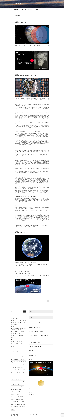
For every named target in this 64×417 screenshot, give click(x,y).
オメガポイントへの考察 (34, 342)
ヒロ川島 (18, 391)
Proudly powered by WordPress (33, 414)
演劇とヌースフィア (20, 22)
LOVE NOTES (18, 379)
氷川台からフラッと (31, 9)
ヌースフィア (13, 389)
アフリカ (13, 382)
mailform (37, 9)
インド (12, 384)
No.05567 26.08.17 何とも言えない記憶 (38, 335)
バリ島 (19, 389)
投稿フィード (31, 392)
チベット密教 (21, 386)
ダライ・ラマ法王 (14, 386)
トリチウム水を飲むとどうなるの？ (16, 364)
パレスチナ (13, 391)
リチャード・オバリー (15, 396)
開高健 (12, 409)
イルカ (22, 382)
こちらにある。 (30, 109)
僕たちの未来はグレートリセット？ (37, 355)
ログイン (30, 390)
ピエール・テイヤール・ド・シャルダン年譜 (22, 273)
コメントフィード (31, 394)
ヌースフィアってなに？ (21, 233)
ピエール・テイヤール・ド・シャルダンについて (23, 271)
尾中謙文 (22, 399)
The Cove (13, 381)
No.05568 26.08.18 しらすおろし (37, 331)
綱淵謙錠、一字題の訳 (14, 324)
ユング (17, 394)
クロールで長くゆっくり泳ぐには (15, 333)
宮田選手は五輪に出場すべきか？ (15, 359)
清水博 (12, 404)
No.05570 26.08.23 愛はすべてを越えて (39, 323)
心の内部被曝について (14, 326)
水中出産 (12, 339)
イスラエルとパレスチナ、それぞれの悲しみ (17, 335)
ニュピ (23, 387)
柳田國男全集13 (13, 346)
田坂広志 (19, 406)
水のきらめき (16, 3)
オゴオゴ (17, 384)
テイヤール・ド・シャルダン (16, 387)
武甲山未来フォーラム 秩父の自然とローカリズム (18, 320)
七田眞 (21, 396)
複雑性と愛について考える (14, 318)
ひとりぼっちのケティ (20, 381)
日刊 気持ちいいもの (23, 9)
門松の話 (12, 337)
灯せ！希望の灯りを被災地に (20, 404)
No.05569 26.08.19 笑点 (35, 327)
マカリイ (13, 394)
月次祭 (23, 401)
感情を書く (31, 350)
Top (11, 9)
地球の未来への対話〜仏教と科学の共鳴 (16, 341)
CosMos (13, 379)
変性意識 (18, 399)
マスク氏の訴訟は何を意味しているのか (26, 75)
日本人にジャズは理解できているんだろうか (17, 331)
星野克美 (16, 401)
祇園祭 (23, 406)
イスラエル (18, 382)
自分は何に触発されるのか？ (35, 346)
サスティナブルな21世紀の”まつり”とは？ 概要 (18, 322)
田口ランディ (13, 406)
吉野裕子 (13, 399)
